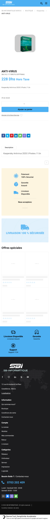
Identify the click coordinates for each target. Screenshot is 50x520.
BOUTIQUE (29, 11)
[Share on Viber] (24, 135)
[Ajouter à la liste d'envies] (21, 115)
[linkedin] (15, 377)
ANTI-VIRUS (13, 130)
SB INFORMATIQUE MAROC (12, 11)
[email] (3, 496)
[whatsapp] (16, 496)
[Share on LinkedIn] (16, 135)
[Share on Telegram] (28, 135)
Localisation (6, 393)
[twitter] (21, 377)
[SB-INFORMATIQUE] (8, 3)
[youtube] (28, 377)
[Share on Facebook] (3, 135)
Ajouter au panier (25, 109)
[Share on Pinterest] (12, 135)
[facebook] (2, 377)
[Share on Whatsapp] (20, 135)
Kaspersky (40, 11)
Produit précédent (46, 162)
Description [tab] (9, 147)
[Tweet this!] (7, 135)
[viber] (12, 496)
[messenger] (7, 496)
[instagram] (9, 377)
